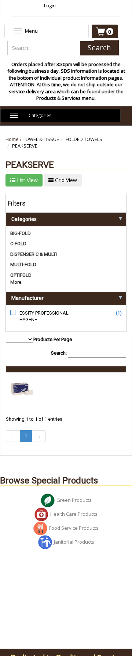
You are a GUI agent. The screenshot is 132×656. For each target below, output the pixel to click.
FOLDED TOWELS (84, 139)
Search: (59, 353)
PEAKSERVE (24, 145)
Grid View (65, 180)
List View (26, 180)
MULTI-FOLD (23, 264)
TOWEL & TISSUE (41, 139)
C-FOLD (18, 243)
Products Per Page (52, 339)
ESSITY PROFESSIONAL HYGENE (44, 316)
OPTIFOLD (21, 275)
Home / (14, 139)
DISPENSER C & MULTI (33, 254)
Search (99, 47)
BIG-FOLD (20, 233)
